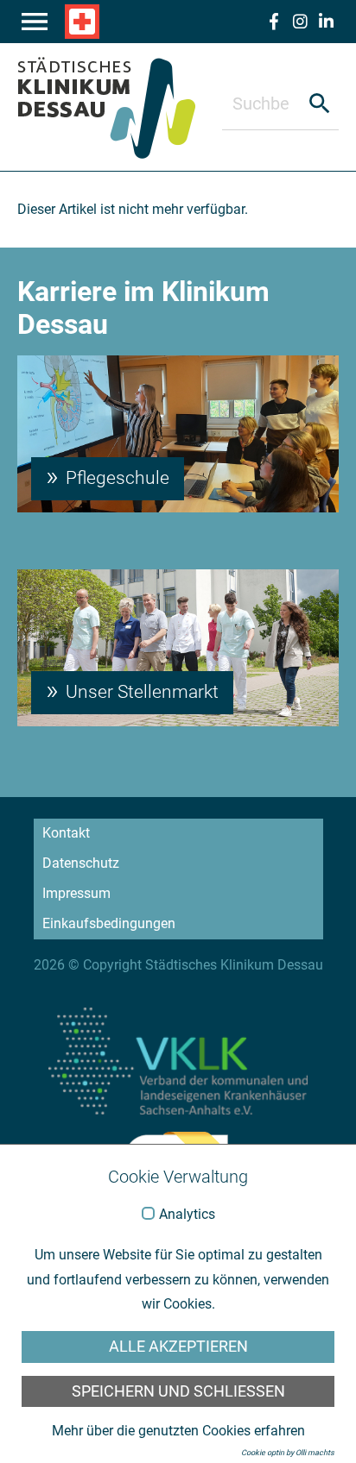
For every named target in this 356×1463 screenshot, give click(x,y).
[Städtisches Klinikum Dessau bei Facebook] (274, 22)
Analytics (187, 1214)
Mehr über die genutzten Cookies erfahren (178, 1430)
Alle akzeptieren (178, 1346)
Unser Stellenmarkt (140, 691)
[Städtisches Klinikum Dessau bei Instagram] (300, 22)
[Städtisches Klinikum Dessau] (119, 107)
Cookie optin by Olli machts (287, 1452)
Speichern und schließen (178, 1391)
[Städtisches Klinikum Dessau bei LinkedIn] (326, 22)
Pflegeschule (115, 478)
